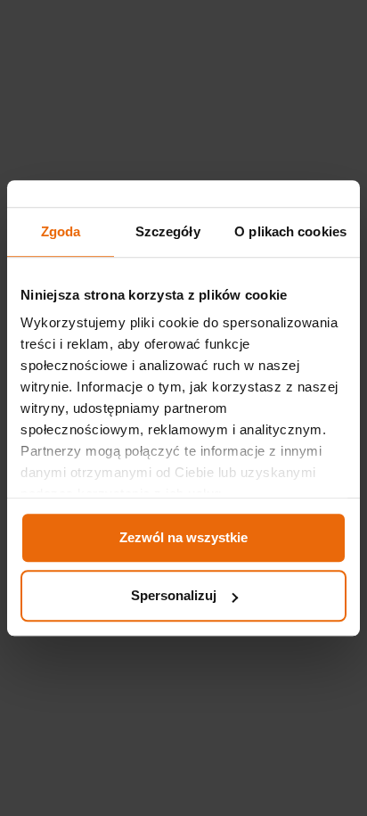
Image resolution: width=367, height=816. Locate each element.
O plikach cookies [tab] (290, 231)
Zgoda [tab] (61, 231)
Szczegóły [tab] (167, 231)
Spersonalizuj (173, 595)
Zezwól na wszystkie (183, 537)
